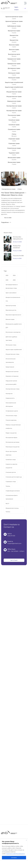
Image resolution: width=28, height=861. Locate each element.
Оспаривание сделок (12, 411)
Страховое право (14, 139)
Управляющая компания (13, 490)
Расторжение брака (11, 437)
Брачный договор (11, 305)
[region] (14, 850)
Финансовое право (14, 157)
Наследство (9, 393)
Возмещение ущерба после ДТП (14, 325)
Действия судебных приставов (11, 338)
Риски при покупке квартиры (11, 453)
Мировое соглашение (12, 376)
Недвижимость (10, 398)
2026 (14, 280)
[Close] (26, 840)
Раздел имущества (11, 433)
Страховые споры (11, 481)
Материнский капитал (12, 371)
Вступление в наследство (13, 332)
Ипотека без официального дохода (18, 239)
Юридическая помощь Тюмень (12, 509)
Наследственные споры (12, 389)
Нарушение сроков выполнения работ (11, 382)
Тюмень (8, 486)
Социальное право (14, 129)
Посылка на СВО (18, 255)
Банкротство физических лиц (13, 299)
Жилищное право (14, 73)
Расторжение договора (12, 442)
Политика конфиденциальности (15, 853)
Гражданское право (14, 59)
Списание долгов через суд (14, 477)
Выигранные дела (14, 54)
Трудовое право (14, 153)
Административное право (14, 16)
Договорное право (14, 68)
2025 (7, 280)
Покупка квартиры (11, 420)
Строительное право (14, 148)
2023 (7, 275)
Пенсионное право (14, 115)
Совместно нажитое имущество (11, 465)
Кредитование (10, 367)
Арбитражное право (14, 26)
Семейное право (14, 120)
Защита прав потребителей (14, 82)
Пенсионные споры (11, 415)
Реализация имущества (12, 446)
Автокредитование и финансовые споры (12, 286)
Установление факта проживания (11, 497)
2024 (14, 275)
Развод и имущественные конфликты (13, 426)
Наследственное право (14, 106)
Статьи (14, 134)
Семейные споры (11, 459)
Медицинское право (14, 101)
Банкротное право (14, 30)
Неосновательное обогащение (11, 404)
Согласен (14, 857)
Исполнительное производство (10, 360)
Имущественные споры (12, 354)
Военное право (14, 45)
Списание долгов (11, 472)
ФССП (7, 503)
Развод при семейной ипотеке (17, 247)
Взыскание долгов (11, 310)
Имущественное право (14, 92)
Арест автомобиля (11, 292)
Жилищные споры (11, 345)
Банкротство (14, 35)
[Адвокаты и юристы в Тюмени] (9, 2)
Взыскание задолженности (13, 314)
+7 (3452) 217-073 (6, 8)
